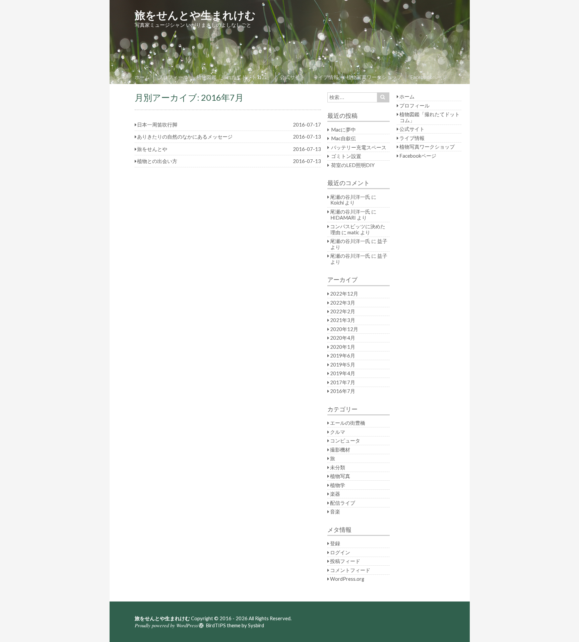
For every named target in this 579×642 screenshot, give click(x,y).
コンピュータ (345, 440)
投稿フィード (345, 561)
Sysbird (256, 625)
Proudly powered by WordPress (166, 625)
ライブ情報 (325, 77)
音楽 (335, 511)
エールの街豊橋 (347, 423)
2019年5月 (342, 365)
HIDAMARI (343, 218)
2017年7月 (342, 382)
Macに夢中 (343, 130)
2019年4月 (342, 373)
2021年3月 (342, 320)
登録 (335, 543)
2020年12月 (344, 329)
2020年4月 (342, 338)
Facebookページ (428, 77)
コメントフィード (350, 570)
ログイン (340, 552)
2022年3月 (342, 303)
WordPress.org (347, 579)
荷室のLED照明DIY (353, 165)
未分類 (337, 467)
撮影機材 (340, 450)
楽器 (335, 494)
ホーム (142, 77)
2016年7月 (342, 391)
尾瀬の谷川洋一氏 (350, 197)
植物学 (337, 485)
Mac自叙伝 (343, 138)
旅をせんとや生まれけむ (195, 14)
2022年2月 (342, 311)
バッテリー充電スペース (358, 147)
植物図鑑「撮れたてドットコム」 (234, 77)
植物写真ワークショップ (374, 77)
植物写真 (340, 476)
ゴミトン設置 (346, 156)
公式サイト (292, 77)
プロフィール (173, 77)
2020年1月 (342, 347)
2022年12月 (344, 294)
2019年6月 (342, 355)
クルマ (337, 432)
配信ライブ (342, 503)
